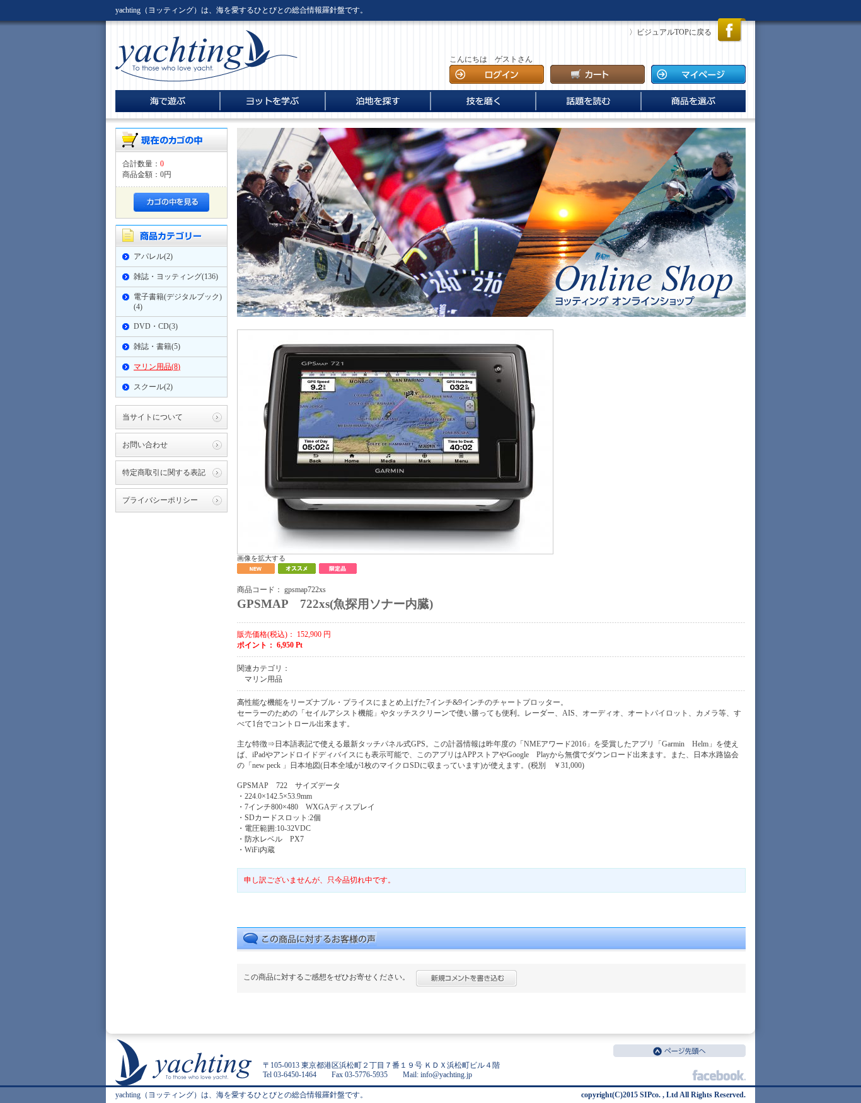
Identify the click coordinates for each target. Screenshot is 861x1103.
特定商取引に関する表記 (163, 472)
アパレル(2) (153, 256)
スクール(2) (153, 386)
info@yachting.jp (446, 1074)
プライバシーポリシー (160, 500)
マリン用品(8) (157, 366)
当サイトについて (152, 417)
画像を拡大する (261, 558)
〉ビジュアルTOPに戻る (670, 32)
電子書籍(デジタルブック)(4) (178, 301)
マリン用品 (263, 679)
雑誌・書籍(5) (157, 346)
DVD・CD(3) (156, 326)
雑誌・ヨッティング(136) (176, 276)
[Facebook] (732, 39)
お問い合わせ (145, 444)
